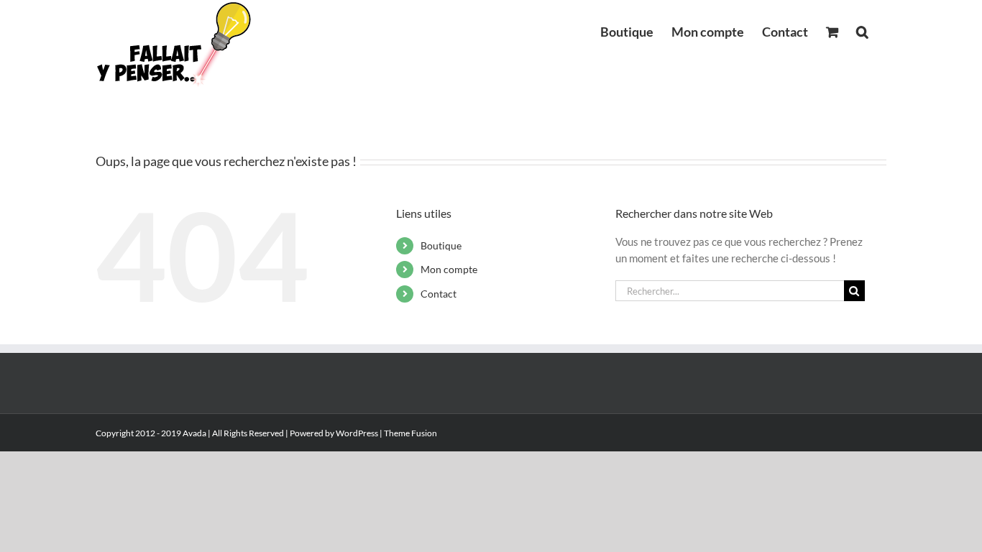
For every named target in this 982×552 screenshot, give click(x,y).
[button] (862, 30)
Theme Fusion (410, 433)
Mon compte (449, 269)
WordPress (357, 433)
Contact (438, 294)
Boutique (441, 245)
